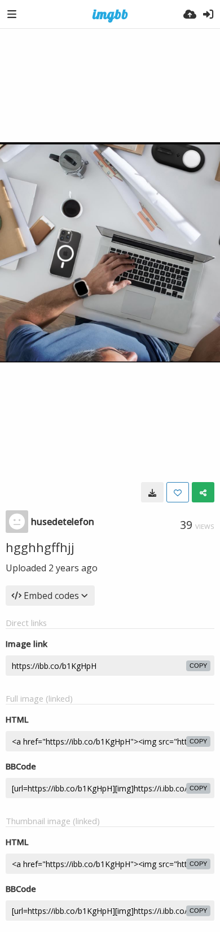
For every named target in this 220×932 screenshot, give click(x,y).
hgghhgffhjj (40, 547)
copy (198, 665)
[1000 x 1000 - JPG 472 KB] (152, 492)
